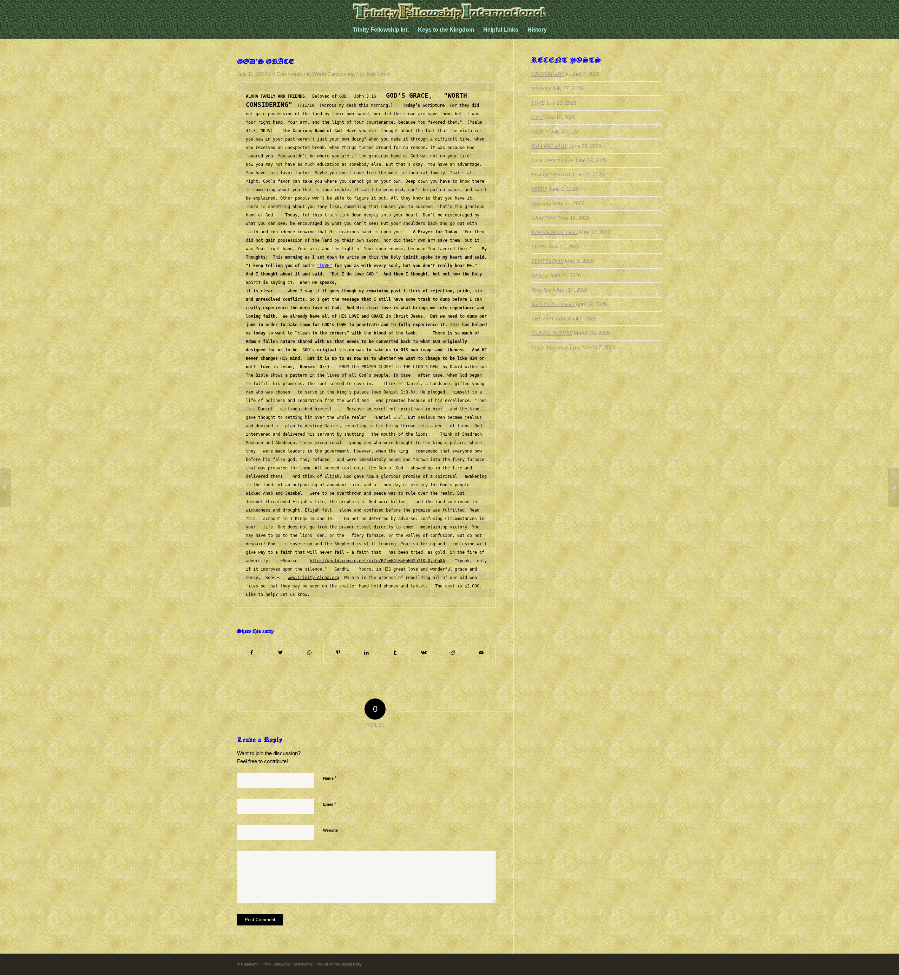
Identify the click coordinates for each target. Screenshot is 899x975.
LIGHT (539, 246)
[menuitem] (380, 30)
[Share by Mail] (481, 652)
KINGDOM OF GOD (554, 231)
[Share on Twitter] (281, 652)
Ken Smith (379, 74)
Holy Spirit (543, 289)
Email (329, 804)
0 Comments (287, 74)
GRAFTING (544, 217)
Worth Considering (333, 74)
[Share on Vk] (424, 652)
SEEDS (539, 188)
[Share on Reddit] (452, 652)
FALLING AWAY (549, 145)
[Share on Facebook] (251, 652)
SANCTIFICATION (552, 160)
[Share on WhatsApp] (309, 652)
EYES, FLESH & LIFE (556, 347)
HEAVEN (541, 88)
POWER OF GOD (550, 174)
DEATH (540, 275)
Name (329, 778)
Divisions (541, 203)
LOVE (537, 102)
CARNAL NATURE (551, 332)
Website (330, 830)
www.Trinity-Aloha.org (313, 577)
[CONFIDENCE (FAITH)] (5, 487)
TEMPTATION (547, 260)
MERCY (540, 131)
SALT (537, 117)
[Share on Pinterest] (338, 652)
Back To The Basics (553, 303)
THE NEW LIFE (549, 318)
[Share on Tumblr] (395, 652)
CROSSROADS (547, 73)
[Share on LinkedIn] (366, 652)
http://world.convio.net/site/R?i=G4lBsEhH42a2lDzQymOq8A (377, 560)
